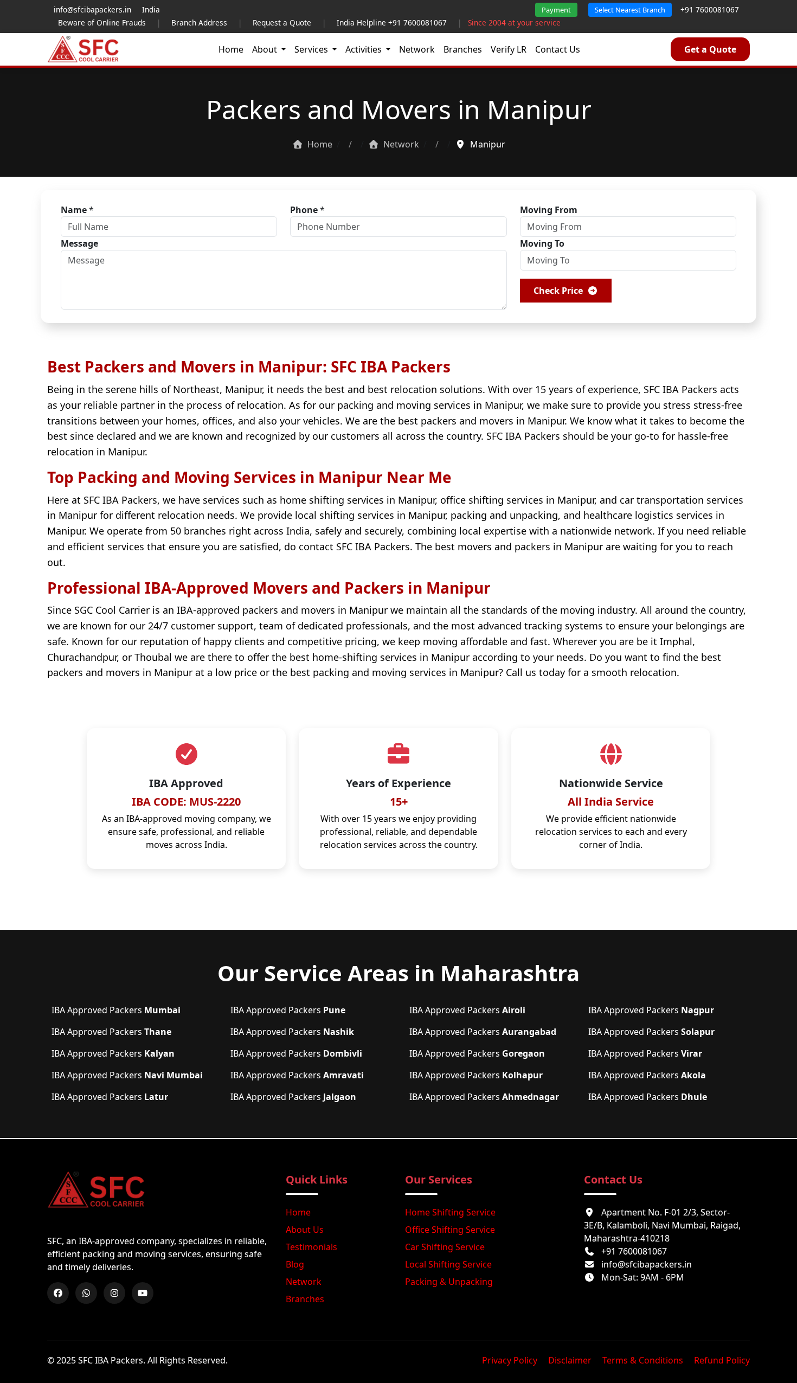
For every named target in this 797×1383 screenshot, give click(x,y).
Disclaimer (570, 1360)
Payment (556, 10)
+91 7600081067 (709, 9)
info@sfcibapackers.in (646, 1264)
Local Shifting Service (448, 1264)
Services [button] (312, 49)
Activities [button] (364, 49)
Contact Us (557, 49)
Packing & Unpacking (449, 1282)
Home (230, 49)
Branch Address (199, 22)
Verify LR (508, 49)
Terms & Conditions (642, 1360)
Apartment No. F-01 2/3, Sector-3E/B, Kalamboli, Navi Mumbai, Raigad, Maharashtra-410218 (662, 1225)
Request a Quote (282, 22)
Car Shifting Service (445, 1247)
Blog (295, 1264)
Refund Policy (722, 1360)
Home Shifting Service (450, 1212)
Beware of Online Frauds (102, 22)
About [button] (265, 49)
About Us (305, 1230)
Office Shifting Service (450, 1230)
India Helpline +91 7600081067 (392, 22)
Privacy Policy (509, 1360)
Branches (463, 49)
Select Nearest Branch (630, 10)
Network (417, 49)
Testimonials (311, 1247)
